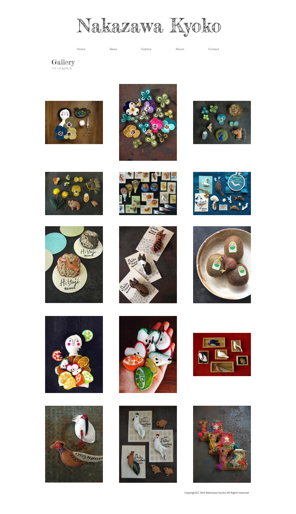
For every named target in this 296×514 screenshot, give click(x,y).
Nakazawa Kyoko (149, 25)
